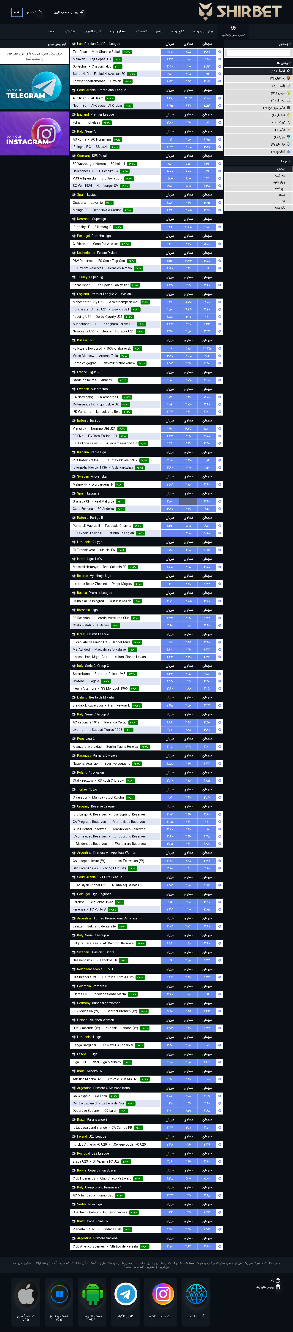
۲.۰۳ (170, 926)
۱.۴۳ (170, 674)
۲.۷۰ (188, 1103)
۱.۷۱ (170, 139)
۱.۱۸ (170, 348)
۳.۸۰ (170, 122)
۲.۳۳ (207, 324)
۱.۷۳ (170, 618)
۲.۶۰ (170, 625)
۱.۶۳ (170, 649)
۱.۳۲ (207, 163)
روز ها (285, 161)
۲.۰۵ (170, 821)
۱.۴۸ (170, 98)
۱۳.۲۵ (207, 348)
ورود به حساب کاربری (65, 12)
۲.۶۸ (207, 1110)
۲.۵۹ (188, 81)
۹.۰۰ (188, 178)
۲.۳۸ (207, 861)
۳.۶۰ (188, 324)
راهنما (52, 31)
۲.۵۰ (170, 66)
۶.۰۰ (188, 171)
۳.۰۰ (188, 66)
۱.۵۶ (170, 261)
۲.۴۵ (170, 324)
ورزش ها (283, 62)
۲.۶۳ (207, 66)
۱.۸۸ (170, 316)
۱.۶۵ (170, 567)
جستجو (284, 43)
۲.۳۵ (170, 1103)
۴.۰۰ (170, 73)
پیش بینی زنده (203, 31)
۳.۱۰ (207, 59)
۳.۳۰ (207, 147)
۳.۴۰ (188, 202)
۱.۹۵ (170, 681)
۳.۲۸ (207, 51)
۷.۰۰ (188, 533)
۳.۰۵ (207, 81)
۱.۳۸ (207, 185)
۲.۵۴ (170, 81)
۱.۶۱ (207, 268)
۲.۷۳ (188, 926)
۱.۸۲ (207, 460)
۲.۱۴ (207, 356)
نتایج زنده (177, 31)
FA (17, 12)
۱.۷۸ (207, 836)
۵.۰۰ (207, 98)
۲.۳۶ (170, 210)
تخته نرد (141, 31)
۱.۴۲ (170, 227)
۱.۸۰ (169, 309)
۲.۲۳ (170, 59)
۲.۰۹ (170, 601)
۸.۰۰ (170, 163)
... (188, 501)
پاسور (159, 31)
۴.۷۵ (170, 105)
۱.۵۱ (169, 397)
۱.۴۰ (169, 428)
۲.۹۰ (188, 688)
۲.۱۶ (169, 1161)
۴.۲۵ (207, 202)
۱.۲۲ (206, 171)
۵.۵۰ (188, 163)
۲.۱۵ (207, 688)
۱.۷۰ (169, 1079)
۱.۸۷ (170, 202)
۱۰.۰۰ (170, 171)
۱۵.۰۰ (170, 178)
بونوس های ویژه (265, 1287)
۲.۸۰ (188, 51)
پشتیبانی (70, 31)
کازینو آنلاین (93, 31)
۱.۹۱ (207, 122)
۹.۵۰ (207, 533)
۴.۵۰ (207, 261)
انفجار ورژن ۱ (118, 31)
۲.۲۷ (170, 147)
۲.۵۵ (170, 642)
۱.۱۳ (206, 178)
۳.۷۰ (188, 122)
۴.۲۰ (188, 105)
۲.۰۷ (170, 814)
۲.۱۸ (170, 51)
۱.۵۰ (170, 550)
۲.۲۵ (170, 285)
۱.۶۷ (170, 977)
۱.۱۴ (170, 533)
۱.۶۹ (170, 244)
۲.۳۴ (207, 1144)
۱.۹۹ (170, 722)
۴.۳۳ (188, 98)
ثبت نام (31, 12)
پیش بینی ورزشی (233, 34)
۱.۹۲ (207, 73)
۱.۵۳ (207, 105)
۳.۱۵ (188, 642)
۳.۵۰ (188, 380)
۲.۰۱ (170, 797)
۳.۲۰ (188, 285)
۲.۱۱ (170, 902)
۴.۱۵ (188, 1011)
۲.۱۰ (207, 467)
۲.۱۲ (169, 729)
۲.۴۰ (170, 331)
